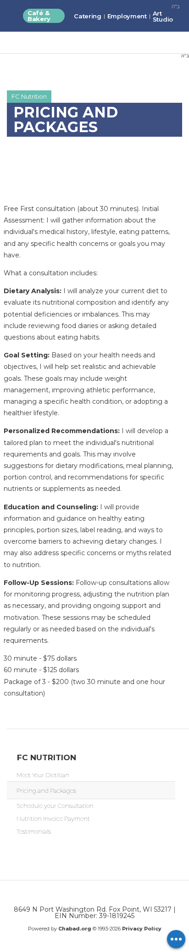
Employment (127, 16)
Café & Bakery (39, 15)
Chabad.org (74, 928)
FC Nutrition (29, 96)
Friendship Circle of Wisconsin (61, 49)
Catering (87, 16)
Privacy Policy (141, 928)
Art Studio (163, 16)
